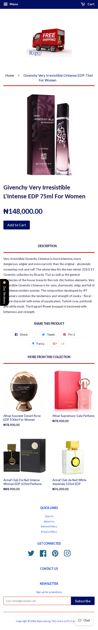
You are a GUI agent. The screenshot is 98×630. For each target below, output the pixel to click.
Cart (91, 4)
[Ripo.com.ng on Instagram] (67, 552)
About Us (49, 521)
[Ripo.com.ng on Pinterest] (55, 552)
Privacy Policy (49, 531)
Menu (13, 4)
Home (9, 75)
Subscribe (83, 601)
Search (49, 516)
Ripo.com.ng (43, 621)
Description (47, 246)
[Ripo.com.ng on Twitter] (31, 552)
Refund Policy (49, 526)
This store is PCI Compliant (67, 621)
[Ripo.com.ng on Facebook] (43, 552)
